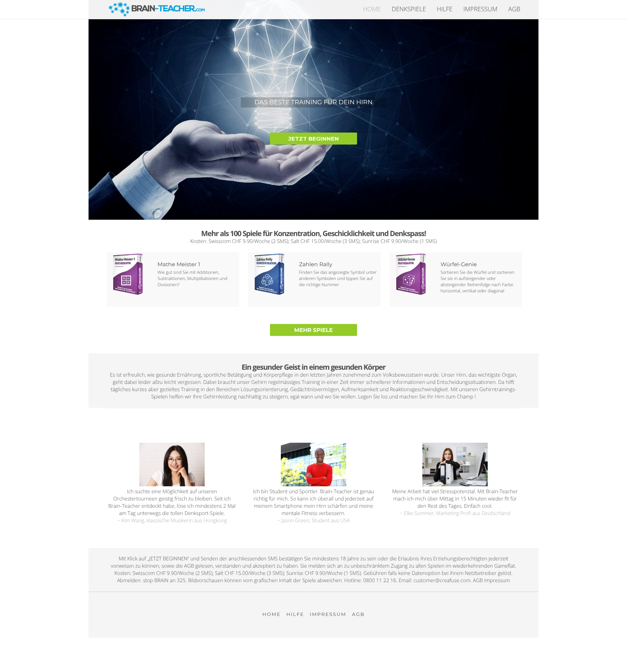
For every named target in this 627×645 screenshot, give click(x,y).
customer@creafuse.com (442, 580)
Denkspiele (409, 9)
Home (372, 9)
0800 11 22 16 (379, 580)
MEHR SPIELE (313, 329)
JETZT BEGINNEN (313, 138)
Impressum (480, 9)
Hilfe (444, 9)
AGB (514, 9)
